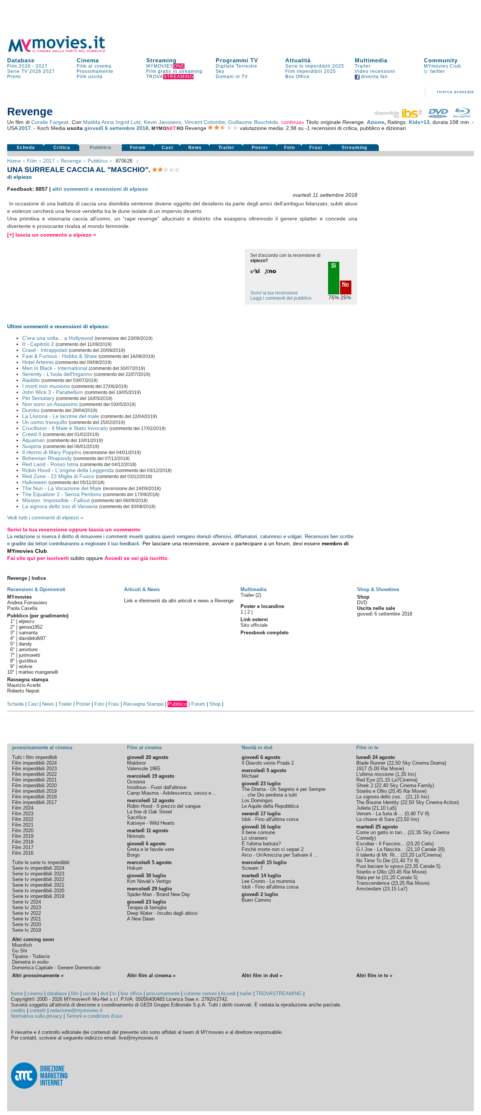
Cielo (426, 843)
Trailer (363, 66)
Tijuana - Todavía (31, 956)
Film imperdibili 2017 (34, 802)
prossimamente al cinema (42, 747)
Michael (250, 776)
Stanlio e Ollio (371, 791)
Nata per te (368, 877)
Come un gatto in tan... (381, 832)
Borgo (133, 855)
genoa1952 (30, 627)
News (195, 147)
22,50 (395, 763)
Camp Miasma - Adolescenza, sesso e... (171, 793)
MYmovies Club (442, 66)
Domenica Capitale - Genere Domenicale (56, 967)
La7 (402, 889)
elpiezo (26, 621)
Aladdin (31, 380)
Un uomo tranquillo (44, 422)
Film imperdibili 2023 (34, 768)
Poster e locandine (262, 606)
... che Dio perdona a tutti (269, 795)
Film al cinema (94, 66)
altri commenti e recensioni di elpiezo (100, 189)
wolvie (25, 666)
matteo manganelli (38, 672)
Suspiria (31, 446)
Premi (14, 76)
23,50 (403, 819)
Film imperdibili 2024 (34, 763)
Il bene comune (258, 832)
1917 (361, 768)
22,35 (415, 832)
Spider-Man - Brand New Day (158, 894)
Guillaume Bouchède (253, 122)
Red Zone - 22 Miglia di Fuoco (58, 476)
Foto (289, 147)
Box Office (297, 76)
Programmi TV (237, 60)
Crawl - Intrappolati (44, 350)
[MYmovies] (63, 51)
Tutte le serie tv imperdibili (41, 862)
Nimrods (136, 836)
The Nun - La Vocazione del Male (61, 488)
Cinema (88, 60)
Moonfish (22, 945)
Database (21, 60)
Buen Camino (256, 900)
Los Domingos (257, 800)
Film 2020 (22, 830)
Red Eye (365, 780)
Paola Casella (22, 608)
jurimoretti (29, 655)
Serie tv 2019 (26, 930)
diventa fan (374, 76)
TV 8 (422, 813)
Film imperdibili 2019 (34, 791)
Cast (167, 147)
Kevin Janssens (162, 122)
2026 (35, 71)
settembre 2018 (128, 128)
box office (131, 993)
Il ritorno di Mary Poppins (52, 452)
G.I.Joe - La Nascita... (380, 849)
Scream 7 (252, 868)
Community (441, 60)
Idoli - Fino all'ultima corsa (270, 819)
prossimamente (163, 993)
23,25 (399, 883)
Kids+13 (419, 122)
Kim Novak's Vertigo (149, 881)
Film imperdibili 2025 (310, 71)
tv (114, 993)
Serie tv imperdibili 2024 (38, 868)
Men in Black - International (54, 368)
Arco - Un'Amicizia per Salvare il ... (280, 855)
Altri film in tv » (374, 975)
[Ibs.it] (399, 116)
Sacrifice (136, 817)
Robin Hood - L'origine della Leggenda (68, 470)
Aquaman (33, 440)
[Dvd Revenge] (438, 116)
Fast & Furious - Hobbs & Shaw (59, 356)
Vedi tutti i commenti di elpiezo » (45, 517)
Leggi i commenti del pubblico (281, 298)
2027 (42, 66)
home (17, 993)
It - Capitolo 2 (38, 344)
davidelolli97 (32, 638)
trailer (246, 993)
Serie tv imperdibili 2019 (38, 896)
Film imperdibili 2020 (34, 785)
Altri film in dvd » (262, 975)
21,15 (384, 780)
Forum (138, 147)
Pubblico (100, 147)
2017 (25, 128)
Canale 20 (432, 849)
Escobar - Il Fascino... (380, 843)
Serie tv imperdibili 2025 (314, 66)
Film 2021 (22, 825)
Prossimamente (95, 71)
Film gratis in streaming (174, 71)
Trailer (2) (250, 595)
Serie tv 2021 (26, 919)
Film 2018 (22, 842)
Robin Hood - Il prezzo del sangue (164, 806)
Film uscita (90, 76)
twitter (437, 71)
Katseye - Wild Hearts (151, 823)
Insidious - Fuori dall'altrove (156, 787)
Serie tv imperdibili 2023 (38, 874)
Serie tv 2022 (26, 913)
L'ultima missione (375, 774)
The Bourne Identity (377, 802)
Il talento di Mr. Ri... (377, 855)
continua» (292, 122)
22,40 (382, 785)
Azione (375, 122)
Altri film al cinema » (151, 975)
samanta (28, 632)
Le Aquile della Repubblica (270, 806)
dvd (104, 993)
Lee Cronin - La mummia (268, 881)
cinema (35, 993)
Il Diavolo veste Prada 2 (268, 763)
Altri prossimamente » (38, 975)
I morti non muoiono (46, 386)
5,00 (374, 768)
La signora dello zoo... (380, 797)
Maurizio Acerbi (24, 685)
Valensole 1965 (143, 768)
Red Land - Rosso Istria (50, 464)
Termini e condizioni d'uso (94, 1016)
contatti (38, 1010)
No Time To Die (373, 860)
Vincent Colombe (205, 122)
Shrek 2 (364, 785)
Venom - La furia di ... (379, 813)
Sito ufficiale (254, 625)
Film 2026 (19, 66)
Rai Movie (391, 768)
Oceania (136, 782)
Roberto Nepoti (23, 691)
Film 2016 (22, 853)
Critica (61, 147)
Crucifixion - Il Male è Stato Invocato (65, 428)
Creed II (31, 434)
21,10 (380, 808)
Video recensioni (375, 71)
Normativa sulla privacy (36, 1016)
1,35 (401, 774)
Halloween (34, 482)
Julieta (363, 808)
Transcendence (373, 883)
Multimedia (371, 60)
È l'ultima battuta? (261, 843)
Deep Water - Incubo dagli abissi (162, 913)
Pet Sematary (38, 398)
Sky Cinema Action (436, 802)
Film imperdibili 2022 (34, 774)
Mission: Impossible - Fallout (56, 500)
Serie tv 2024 (26, 902)
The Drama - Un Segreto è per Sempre (283, 789)
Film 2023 (22, 813)
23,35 (412, 866)
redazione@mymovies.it (76, 1010)
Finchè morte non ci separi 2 (273, 849)
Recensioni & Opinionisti (36, 589)
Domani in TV (232, 76)
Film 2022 (22, 819)
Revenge (71, 161)
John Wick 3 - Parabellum (52, 392)
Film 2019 (22, 836)
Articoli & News (142, 589)
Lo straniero (254, 838)
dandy (25, 644)
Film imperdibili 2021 (34, 780)
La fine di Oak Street (149, 812)
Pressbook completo (264, 632)
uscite (89, 993)
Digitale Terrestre (236, 66)
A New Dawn (140, 919)
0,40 (411, 813)
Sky (220, 71)
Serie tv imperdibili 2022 (38, 879)
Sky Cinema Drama (423, 763)
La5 (391, 808)
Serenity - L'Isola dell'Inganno (57, 374)
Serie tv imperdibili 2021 (38, 885)
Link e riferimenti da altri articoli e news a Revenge (179, 601)
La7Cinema (404, 780)
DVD (362, 602)
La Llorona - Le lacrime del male (60, 416)
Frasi (315, 147)
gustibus (28, 661)
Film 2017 (22, 847)
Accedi (228, 993)
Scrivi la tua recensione (274, 293)
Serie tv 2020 (26, 924)
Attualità (298, 60)
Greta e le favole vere (150, 849)
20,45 (396, 791)
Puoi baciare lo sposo (379, 866)
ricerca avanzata (455, 91)
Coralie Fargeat (49, 122)
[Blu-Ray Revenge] (462, 116)
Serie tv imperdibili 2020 (38, 890)
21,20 (389, 877)
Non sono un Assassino (50, 404)
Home (14, 161)
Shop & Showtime (378, 589)
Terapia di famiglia (146, 907)
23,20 (414, 843)
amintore (28, 649)
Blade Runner (371, 763)
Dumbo (30, 410)
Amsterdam (368, 889)
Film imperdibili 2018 (34, 797)
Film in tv (367, 747)
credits (18, 1010)
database (57, 993)
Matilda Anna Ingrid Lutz (112, 122)
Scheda (26, 147)
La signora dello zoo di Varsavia (60, 506)
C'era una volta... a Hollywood (57, 338)
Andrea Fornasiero (27, 602)
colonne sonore (200, 993)
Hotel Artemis (38, 362)
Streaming (161, 60)
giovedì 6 (96, 128)
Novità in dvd (257, 747)
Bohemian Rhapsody (47, 458)
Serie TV (17, 71)
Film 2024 (22, 808)
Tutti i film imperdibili (34, 757)
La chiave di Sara (375, 819)
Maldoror (136, 763)
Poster (260, 147)
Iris (411, 774)
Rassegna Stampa (143, 704)
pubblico (98, 161)
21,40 (399, 860)
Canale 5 (429, 866)
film (32, 161)
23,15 (390, 889)
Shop (215, 704)
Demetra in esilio (30, 962)
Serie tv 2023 (26, 907)
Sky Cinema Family (411, 785)
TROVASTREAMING (279, 993)
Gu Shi (19, 951)
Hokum (134, 868)
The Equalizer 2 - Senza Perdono (61, 494)
